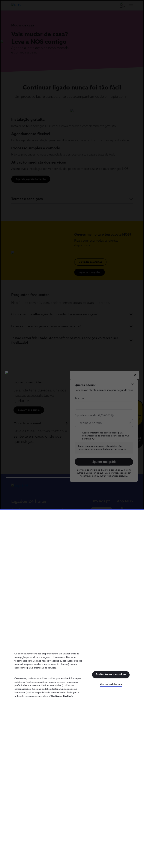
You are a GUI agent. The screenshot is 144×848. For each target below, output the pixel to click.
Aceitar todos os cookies (111, 674)
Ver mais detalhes (111, 684)
